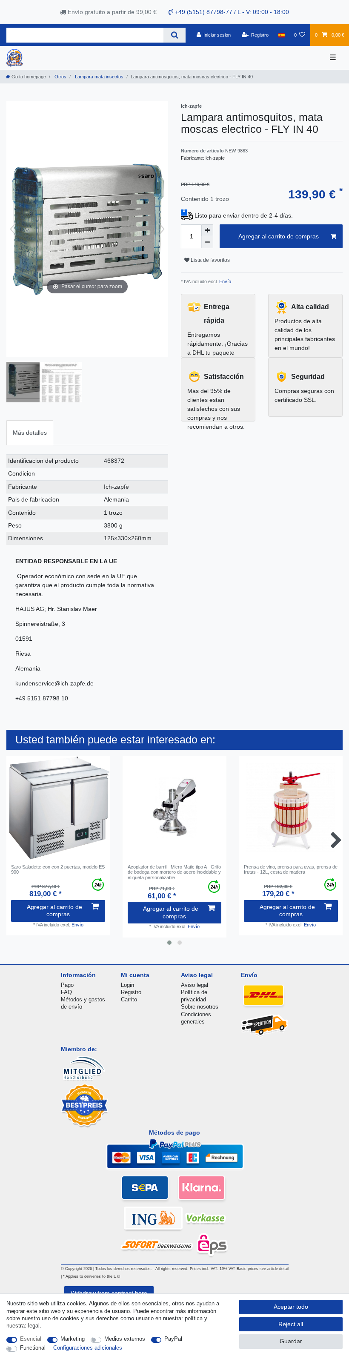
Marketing (72, 1339)
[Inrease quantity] (207, 230)
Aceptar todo (291, 1306)
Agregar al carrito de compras (278, 236)
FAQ (66, 992)
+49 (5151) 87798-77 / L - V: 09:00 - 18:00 (231, 12)
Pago (67, 985)
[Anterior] (13, 229)
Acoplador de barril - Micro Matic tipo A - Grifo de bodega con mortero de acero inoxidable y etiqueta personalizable (174, 872)
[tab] (29, 432)
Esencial (30, 1339)
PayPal (173, 1339)
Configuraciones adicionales (87, 1348)
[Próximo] (161, 229)
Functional (33, 1348)
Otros (59, 76)
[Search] (174, 35)
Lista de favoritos (209, 260)
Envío (224, 281)
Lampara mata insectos (98, 76)
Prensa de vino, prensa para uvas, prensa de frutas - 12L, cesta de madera (291, 869)
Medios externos (124, 1339)
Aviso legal (194, 985)
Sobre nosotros (199, 1006)
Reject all (290, 1324)
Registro (131, 992)
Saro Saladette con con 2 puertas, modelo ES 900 (58, 869)
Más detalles (30, 432)
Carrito (129, 999)
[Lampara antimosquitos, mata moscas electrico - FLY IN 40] (27, 383)
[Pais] (281, 35)
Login (127, 985)
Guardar (291, 1341)
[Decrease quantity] (207, 242)
